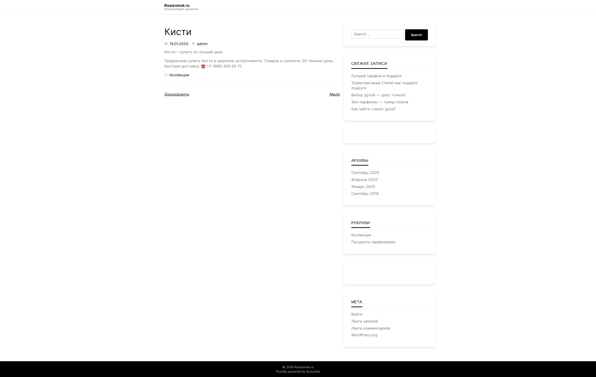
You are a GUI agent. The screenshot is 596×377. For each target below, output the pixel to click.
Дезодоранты (176, 94)
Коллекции (179, 75)
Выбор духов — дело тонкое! (378, 95)
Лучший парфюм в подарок (376, 75)
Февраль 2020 (364, 179)
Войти (356, 314)
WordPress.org (364, 335)
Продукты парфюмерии (373, 242)
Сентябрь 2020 (365, 172)
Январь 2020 (363, 186)
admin (202, 43)
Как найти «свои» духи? (373, 109)
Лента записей (364, 321)
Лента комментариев (370, 328)
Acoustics (313, 371)
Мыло (335, 94)
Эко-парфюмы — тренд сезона (379, 102)
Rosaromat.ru (177, 5)
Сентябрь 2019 (365, 193)
